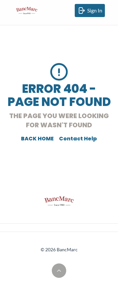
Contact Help (78, 138)
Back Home (37, 138)
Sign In (96, 12)
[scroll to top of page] (59, 270)
